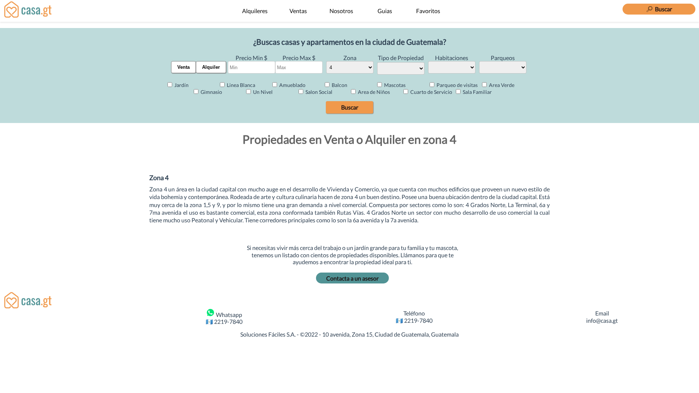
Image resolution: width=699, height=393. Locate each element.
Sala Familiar (477, 92)
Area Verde (501, 85)
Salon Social (318, 92)
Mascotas (394, 85)
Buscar (349, 107)
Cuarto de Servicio (430, 92)
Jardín (181, 85)
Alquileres (255, 10)
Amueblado (291, 85)
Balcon (339, 85)
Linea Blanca (240, 85)
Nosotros (341, 10)
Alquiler (211, 67)
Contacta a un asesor (352, 278)
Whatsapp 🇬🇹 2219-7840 (224, 318)
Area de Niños (373, 92)
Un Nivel (262, 92)
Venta (183, 67)
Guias (385, 10)
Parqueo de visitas (456, 85)
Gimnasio (211, 92)
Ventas (298, 10)
